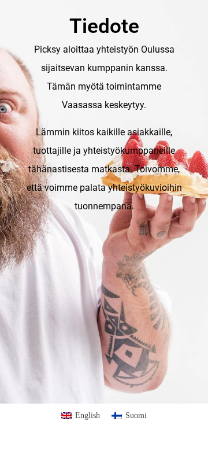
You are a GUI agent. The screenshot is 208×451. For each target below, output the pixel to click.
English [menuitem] (87, 415)
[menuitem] (80, 415)
